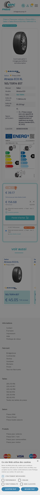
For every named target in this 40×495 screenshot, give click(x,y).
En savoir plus (19, 472)
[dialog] (20, 477)
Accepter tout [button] (10, 489)
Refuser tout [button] (30, 489)
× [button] (37, 461)
